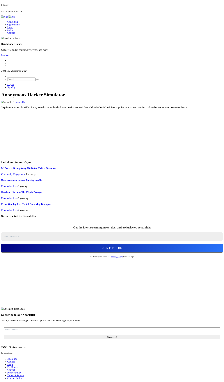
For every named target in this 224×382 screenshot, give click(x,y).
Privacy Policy (14, 372)
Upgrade (5, 55)
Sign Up (11, 87)
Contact (11, 370)
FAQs (10, 364)
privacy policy (117, 257)
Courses (11, 33)
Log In (10, 84)
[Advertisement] (112, 134)
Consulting (12, 22)
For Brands (12, 367)
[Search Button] (37, 79)
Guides (10, 30)
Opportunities (13, 24)
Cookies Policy (14, 378)
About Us (12, 359)
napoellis (20, 102)
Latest (10, 27)
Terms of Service (15, 375)
